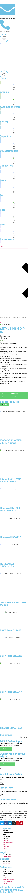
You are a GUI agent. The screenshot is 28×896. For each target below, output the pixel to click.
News (4, 834)
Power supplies (7, 873)
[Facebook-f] (6, 823)
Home (1, 317)
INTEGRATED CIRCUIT (10, 317)
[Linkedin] (10, 823)
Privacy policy (7, 854)
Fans (4, 869)
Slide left (4, 247)
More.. (5, 875)
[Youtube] (17, 823)
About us (5, 830)
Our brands (6, 836)
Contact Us (6, 861)
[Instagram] (14, 823)
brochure (5, 838)
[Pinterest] (21, 823)
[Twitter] (2, 823)
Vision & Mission (8, 832)
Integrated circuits (8, 871)
